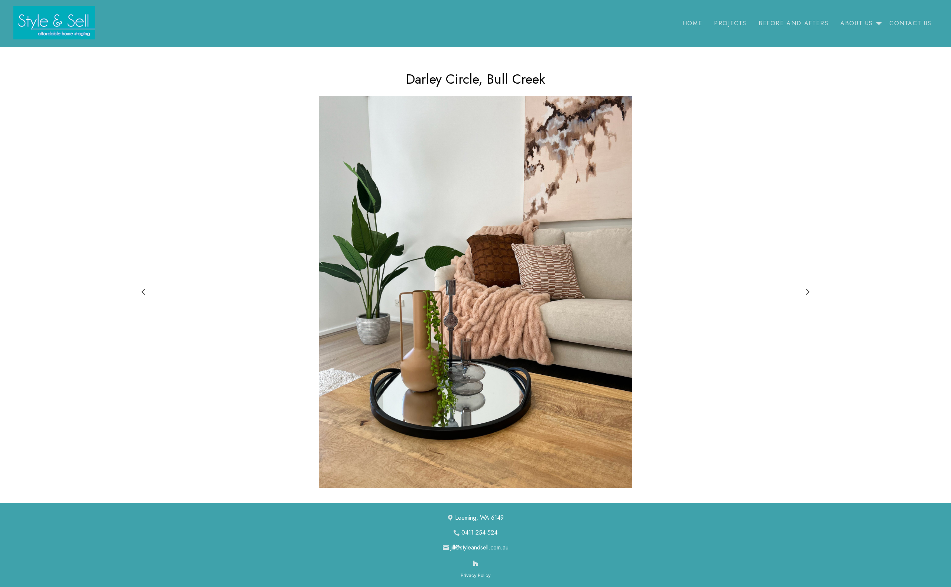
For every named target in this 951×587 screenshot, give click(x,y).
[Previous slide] (143, 291)
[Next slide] (807, 291)
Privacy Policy (476, 575)
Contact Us (910, 23)
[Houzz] (475, 563)
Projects (730, 23)
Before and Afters (793, 23)
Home (692, 23)
